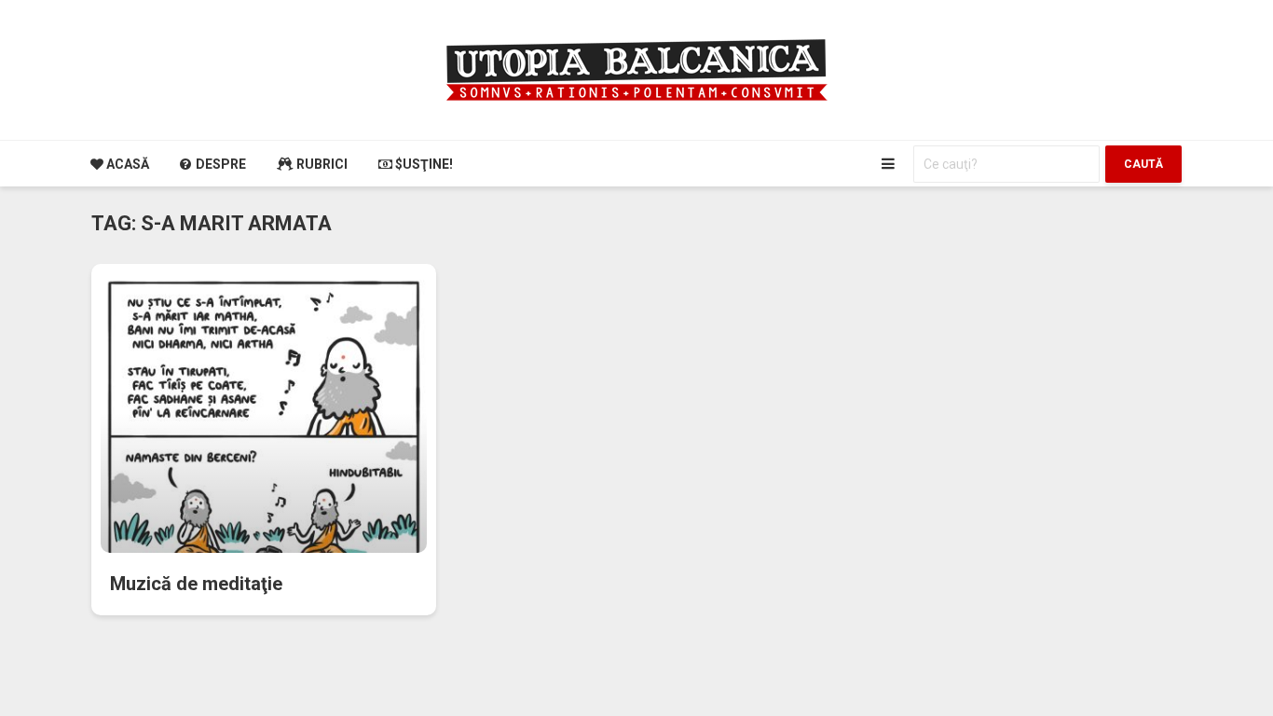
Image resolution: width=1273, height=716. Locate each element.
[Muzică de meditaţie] (264, 440)
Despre (219, 164)
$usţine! (422, 164)
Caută (1143, 164)
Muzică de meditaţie (196, 583)
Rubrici (321, 164)
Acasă (126, 164)
